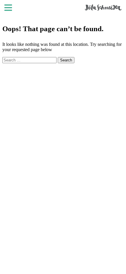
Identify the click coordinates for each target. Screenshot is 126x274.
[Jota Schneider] (103, 9)
